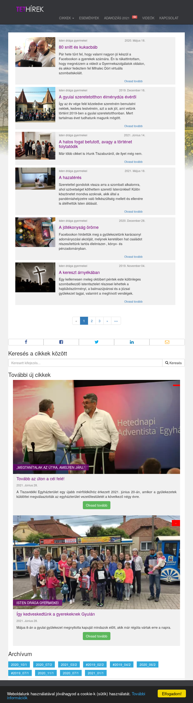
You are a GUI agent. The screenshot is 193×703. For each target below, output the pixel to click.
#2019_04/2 (122, 664)
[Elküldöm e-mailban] (167, 342)
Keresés (175, 362)
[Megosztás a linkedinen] (131, 342)
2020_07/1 (71, 673)
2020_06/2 (148, 664)
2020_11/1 (46, 673)
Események (89, 18)
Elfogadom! (172, 693)
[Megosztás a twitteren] (96, 342)
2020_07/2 (44, 664)
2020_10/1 (19, 664)
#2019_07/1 (20, 673)
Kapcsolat (169, 18)
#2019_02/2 (95, 664)
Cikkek (65, 18)
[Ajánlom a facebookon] (61, 342)
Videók (148, 18)
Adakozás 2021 (120, 17)
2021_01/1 (96, 673)
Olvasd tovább (133, 81)
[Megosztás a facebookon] (26, 342)
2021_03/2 (69, 664)
